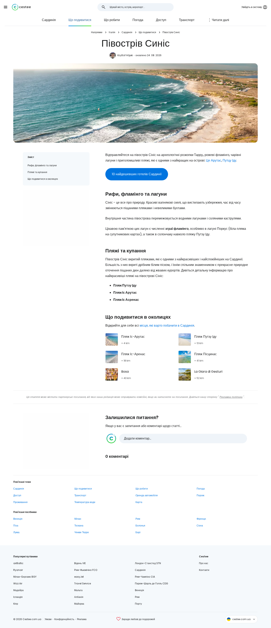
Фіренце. (202, 518)
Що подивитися (79, 20)
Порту (138, 603)
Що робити (112, 20)
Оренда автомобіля (147, 495)
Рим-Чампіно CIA (145, 576)
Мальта (78, 590)
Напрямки (96, 32)
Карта (139, 502)
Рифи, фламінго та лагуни (42, 165)
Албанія (78, 597)
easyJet (79, 576)
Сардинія (49, 20)
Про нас (203, 563)
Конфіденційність (64, 619)
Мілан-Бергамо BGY (25, 576)
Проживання (20, 502)
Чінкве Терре (81, 532)
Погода (138, 20)
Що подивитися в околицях (43, 179)
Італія (112, 32)
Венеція (17, 518)
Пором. (201, 495)
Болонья (140, 525)
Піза (15, 525)
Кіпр (15, 603)
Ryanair (18, 570)
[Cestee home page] (21, 7)
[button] (5, 7)
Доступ (161, 20)
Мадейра (18, 590)
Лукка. (16, 532)
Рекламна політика (231, 397)
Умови (48, 619)
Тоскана (78, 525)
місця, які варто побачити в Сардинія (167, 325)
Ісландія (18, 597)
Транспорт (186, 20)
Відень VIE (80, 563)
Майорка (79, 603)
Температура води (84, 502)
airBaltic (18, 563)
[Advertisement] (56, 218)
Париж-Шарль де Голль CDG (151, 583)
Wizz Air (17, 583)
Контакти (204, 570)
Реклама (81, 619)
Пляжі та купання (37, 172)
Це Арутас (213, 160)
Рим (138, 518)
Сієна (200, 525)
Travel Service (82, 583)
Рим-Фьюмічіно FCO (85, 570)
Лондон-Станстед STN (148, 563)
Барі (138, 532)
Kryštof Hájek (125, 55)
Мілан (77, 518)
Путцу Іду (229, 160)
